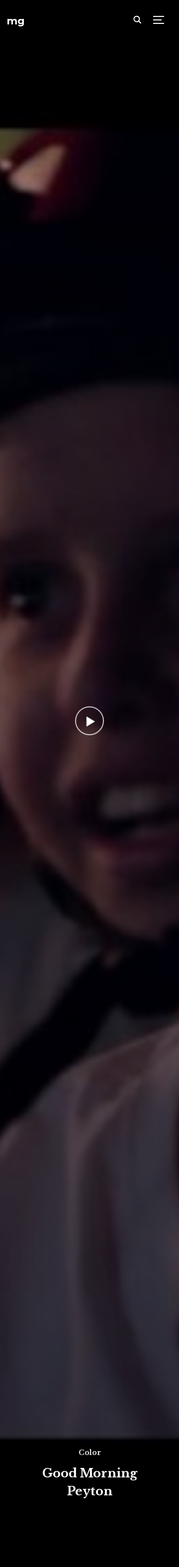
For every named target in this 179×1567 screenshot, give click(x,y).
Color (90, 1452)
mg (15, 21)
